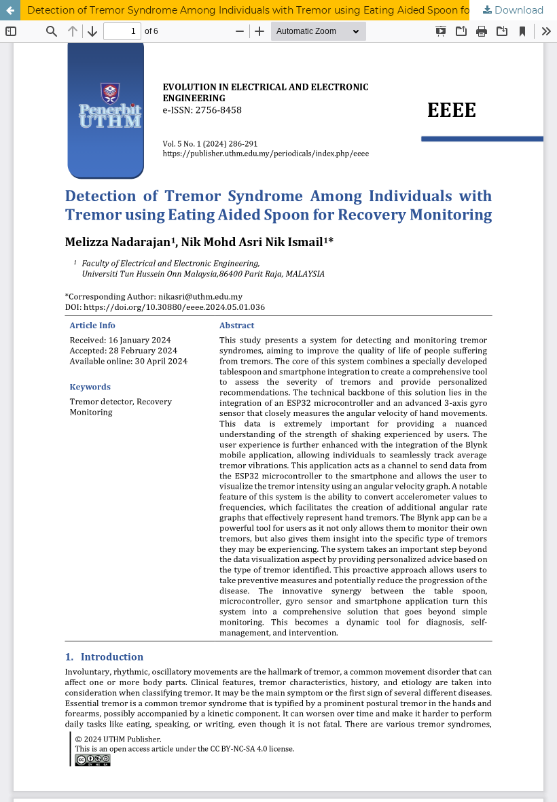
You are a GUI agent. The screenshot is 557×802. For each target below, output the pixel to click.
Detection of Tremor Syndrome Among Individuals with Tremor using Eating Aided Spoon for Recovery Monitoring (292, 10)
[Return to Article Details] (10, 10)
